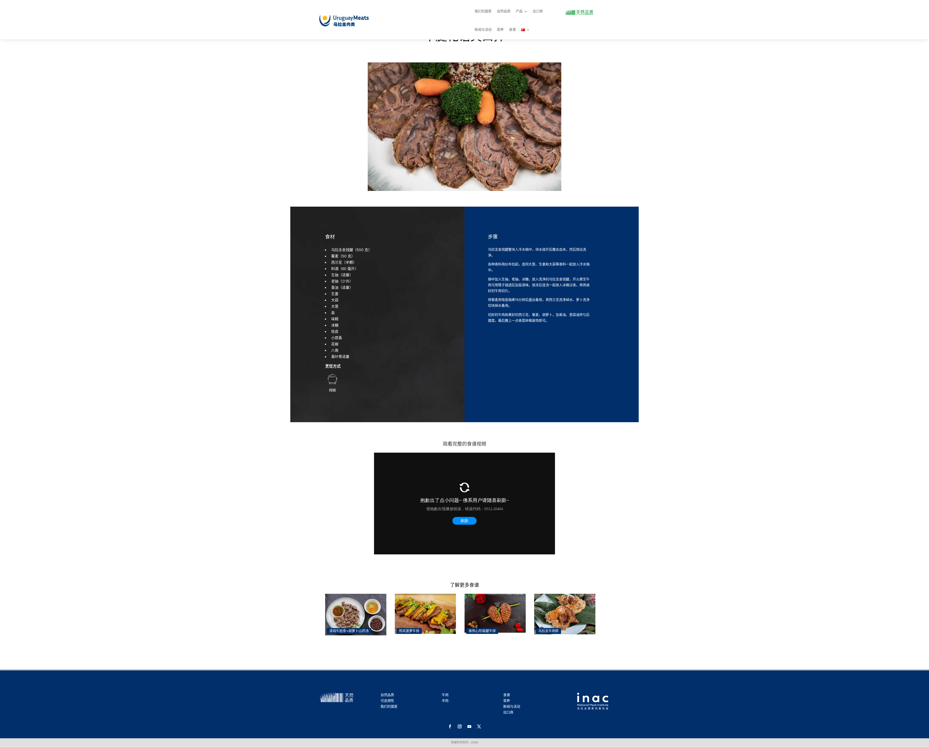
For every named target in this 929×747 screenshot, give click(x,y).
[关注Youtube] (469, 726)
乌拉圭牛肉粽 (548, 631)
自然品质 (503, 11)
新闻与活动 (483, 30)
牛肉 (445, 695)
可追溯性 (387, 701)
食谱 (512, 30)
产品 (519, 11)
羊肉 (445, 701)
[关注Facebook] (450, 726)
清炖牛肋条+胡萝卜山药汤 (349, 631)
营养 (500, 30)
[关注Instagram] (460, 726)
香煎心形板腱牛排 (482, 631)
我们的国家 (483, 11)
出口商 (538, 11)
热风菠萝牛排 (409, 631)
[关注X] (479, 726)
